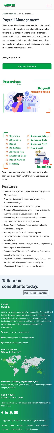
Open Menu (48, 6)
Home (5, 14)
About (12, 426)
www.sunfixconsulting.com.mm (15, 343)
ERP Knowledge (42, 426)
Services (30, 426)
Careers (5, 429)
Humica (13, 14)
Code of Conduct (31, 429)
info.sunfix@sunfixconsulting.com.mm (19, 338)
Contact (20, 426)
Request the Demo (27, 66)
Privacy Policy (16, 429)
